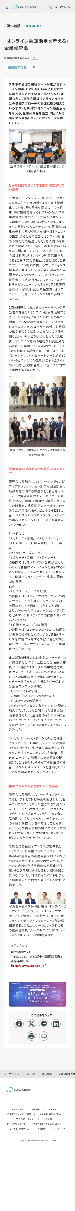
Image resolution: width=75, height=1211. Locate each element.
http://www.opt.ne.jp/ (28, 966)
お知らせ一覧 (19, 1109)
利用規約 (50, 1118)
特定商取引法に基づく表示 (21, 1114)
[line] (43, 1024)
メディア (31, 1073)
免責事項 (54, 1109)
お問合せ (44, 1128)
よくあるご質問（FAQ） (21, 1128)
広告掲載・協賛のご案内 (52, 1114)
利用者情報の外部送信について (49, 1123)
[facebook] (19, 1024)
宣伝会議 (47, 1073)
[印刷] (31, 1036)
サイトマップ (59, 1128)
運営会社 (38, 1109)
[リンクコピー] (43, 1036)
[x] (31, 1024)
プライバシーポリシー (27, 1118)
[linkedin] (56, 1024)
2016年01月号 (34, 25)
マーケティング (12, 1073)
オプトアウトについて (18, 1123)
